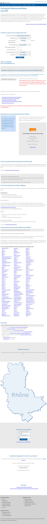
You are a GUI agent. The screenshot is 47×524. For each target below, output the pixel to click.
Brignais (27, 252)
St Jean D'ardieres (5, 297)
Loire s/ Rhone (16, 281)
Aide (42, 1)
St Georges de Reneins (30, 295)
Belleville (15, 251)
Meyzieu (15, 284)
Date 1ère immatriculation (11, 41)
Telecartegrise (7, 2)
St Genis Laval (16, 295)
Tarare (15, 308)
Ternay (15, 309)
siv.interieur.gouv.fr (6, 337)
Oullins (3, 288)
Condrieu (3, 264)
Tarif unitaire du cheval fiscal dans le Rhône (24, 487)
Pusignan (15, 289)
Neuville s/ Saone (17, 286)
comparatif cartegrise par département (12, 170)
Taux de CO (11, 49)
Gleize (15, 272)
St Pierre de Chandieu (6, 301)
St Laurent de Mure (17, 298)
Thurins (15, 311)
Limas (15, 279)
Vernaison (3, 314)
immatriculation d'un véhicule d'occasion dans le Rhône (11, 97)
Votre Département (10, 52)
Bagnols (27, 249)
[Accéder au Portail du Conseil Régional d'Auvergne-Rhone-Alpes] (32, 129)
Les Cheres (28, 278)
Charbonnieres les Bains (6, 258)
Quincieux (3, 291)
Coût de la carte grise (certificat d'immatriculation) (19, 327)
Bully (2, 255)
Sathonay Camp (16, 305)
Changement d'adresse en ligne (25, 334)
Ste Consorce (4, 304)
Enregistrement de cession (16, 4)
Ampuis (27, 248)
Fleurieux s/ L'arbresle (17, 269)
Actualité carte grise (6, 513)
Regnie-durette (16, 291)
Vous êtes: (12, 54)
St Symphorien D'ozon (18, 302)
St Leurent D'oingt (29, 298)
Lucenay (15, 282)
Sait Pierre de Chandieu (6, 305)
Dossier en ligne (38, 1)
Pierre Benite (16, 288)
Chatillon (15, 259)
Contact (44, 1)
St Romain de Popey (29, 301)
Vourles (27, 315)
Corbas (15, 264)
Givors (3, 272)
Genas (15, 271)
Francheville (4, 271)
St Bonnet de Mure (29, 292)
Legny (3, 278)
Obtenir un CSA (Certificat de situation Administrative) (20, 333)
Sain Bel (3, 292)
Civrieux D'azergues (29, 261)
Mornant (3, 286)
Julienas (27, 274)
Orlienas (27, 286)
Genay (27, 271)
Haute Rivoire (4, 274)
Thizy (3, 311)
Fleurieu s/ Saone (5, 269)
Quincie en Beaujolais (30, 289)
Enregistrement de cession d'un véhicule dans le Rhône (12, 101)
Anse (3, 249)
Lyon (27, 282)
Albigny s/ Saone (5, 248)
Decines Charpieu (17, 266)
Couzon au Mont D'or (5, 265)
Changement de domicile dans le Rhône (9, 100)
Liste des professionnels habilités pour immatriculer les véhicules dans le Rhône (24, 488)
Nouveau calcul (5, 500)
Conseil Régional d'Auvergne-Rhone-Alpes (8, 207)
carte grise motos (27, 505)
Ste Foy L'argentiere (17, 304)
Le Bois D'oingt (16, 276)
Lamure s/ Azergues (29, 275)
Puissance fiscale (10, 47)
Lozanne (3, 282)
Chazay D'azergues (29, 259)
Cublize (27, 265)
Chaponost (28, 256)
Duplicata (33, 4)
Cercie (27, 255)
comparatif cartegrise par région (11, 224)
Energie (12, 44)
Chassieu (3, 259)
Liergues (3, 279)
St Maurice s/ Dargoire (30, 299)
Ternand (3, 309)
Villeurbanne (16, 315)
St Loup (3, 299)
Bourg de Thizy (16, 252)
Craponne (15, 265)
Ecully (3, 268)
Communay (28, 262)
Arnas (15, 249)
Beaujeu (3, 251)
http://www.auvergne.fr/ (28, 331)
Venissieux (28, 312)
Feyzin (27, 268)
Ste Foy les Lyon (29, 304)
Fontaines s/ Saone (29, 269)
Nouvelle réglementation (42, 24)
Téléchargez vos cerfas (6, 512)
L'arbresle (3, 275)
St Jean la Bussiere (17, 297)
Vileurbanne (16, 314)
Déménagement (27, 441)
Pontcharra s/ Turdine (6, 289)
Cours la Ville (28, 264)
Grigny (27, 272)
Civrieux (15, 261)
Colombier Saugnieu (17, 262)
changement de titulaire (11, 328)
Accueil (3, 499)
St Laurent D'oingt (29, 297)
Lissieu (3, 281)
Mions (3, 285)
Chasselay (28, 258)
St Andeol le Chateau (17, 292)
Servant (15, 307)
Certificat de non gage (6, 502)
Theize (27, 309)
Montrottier (28, 285)
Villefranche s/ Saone (5, 315)
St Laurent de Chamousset (6, 298)
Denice (27, 266)
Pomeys (27, 288)
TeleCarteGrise (6, 338)
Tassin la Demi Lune (29, 308)
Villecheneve (28, 314)
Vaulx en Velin (16, 312)
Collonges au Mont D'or (6, 262)
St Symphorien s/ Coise (30, 302)
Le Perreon (28, 276)
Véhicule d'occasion (27, 499)
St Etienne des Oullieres (18, 294)
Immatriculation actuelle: (23, 431)
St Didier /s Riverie (5, 294)
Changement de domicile (26, 4)
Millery (27, 284)
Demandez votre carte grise (6, 4)
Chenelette (4, 261)
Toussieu (27, 311)
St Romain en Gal (5, 302)
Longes (27, 281)
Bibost (27, 251)
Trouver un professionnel (6, 515)
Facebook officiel (33, 147)
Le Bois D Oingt (4, 276)
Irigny (15, 274)
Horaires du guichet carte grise (31, 24)
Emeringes (16, 268)
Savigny (27, 305)
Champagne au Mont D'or (6, 256)
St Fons (27, 294)
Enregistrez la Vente (20, 441)
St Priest (15, 301)
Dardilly (3, 266)
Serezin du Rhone (5, 307)
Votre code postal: (23, 435)
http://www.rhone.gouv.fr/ (19, 330)
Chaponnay (16, 256)
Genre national (10, 35)
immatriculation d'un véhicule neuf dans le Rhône (10, 98)
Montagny (15, 285)
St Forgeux (4, 295)
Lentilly (15, 278)
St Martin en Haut (17, 299)
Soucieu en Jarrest (5, 308)
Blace (3, 252)
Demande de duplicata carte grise (8, 102)
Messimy (3, 284)
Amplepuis (16, 248)
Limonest (27, 279)
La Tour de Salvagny (17, 275)
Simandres (28, 307)
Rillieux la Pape (28, 291)
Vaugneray (4, 312)
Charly (15, 258)
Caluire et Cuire (16, 255)
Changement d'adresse (28, 500)
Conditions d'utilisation (6, 505)
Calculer (20, 57)
